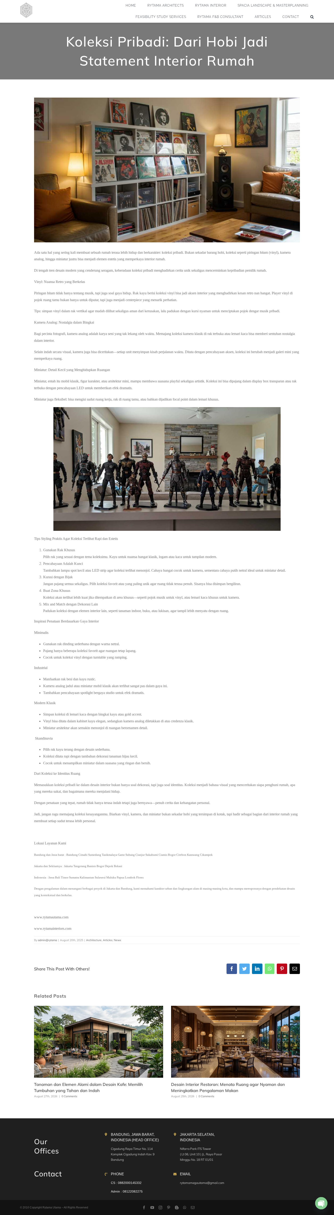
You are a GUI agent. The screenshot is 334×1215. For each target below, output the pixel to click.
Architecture (94, 940)
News (117, 940)
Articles (107, 940)
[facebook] (144, 1207)
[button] (312, 17)
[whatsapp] (184, 1207)
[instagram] (160, 1207)
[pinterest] (168, 1207)
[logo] (26, 4)
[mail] (192, 1207)
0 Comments (69, 1096)
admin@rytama (47, 940)
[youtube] (152, 1207)
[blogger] (177, 1207)
